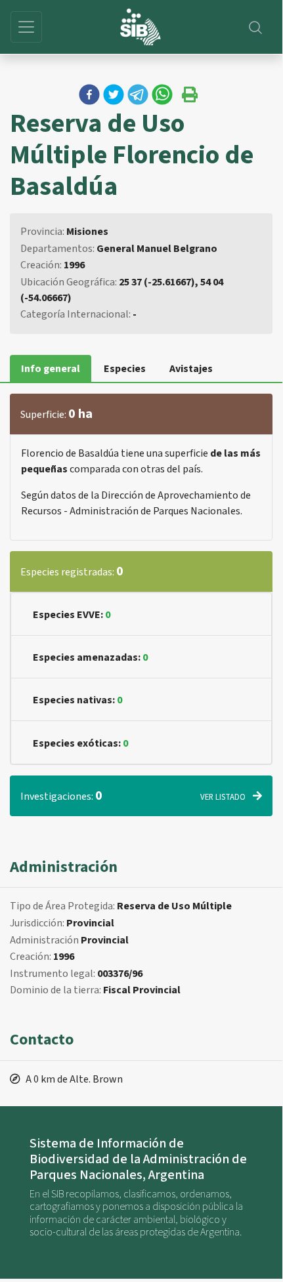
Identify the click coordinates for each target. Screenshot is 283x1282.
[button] (89, 94)
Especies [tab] (125, 369)
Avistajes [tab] (191, 369)
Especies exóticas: (80, 743)
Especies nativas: (77, 700)
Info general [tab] (50, 369)
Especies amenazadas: (90, 657)
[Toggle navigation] (26, 27)
